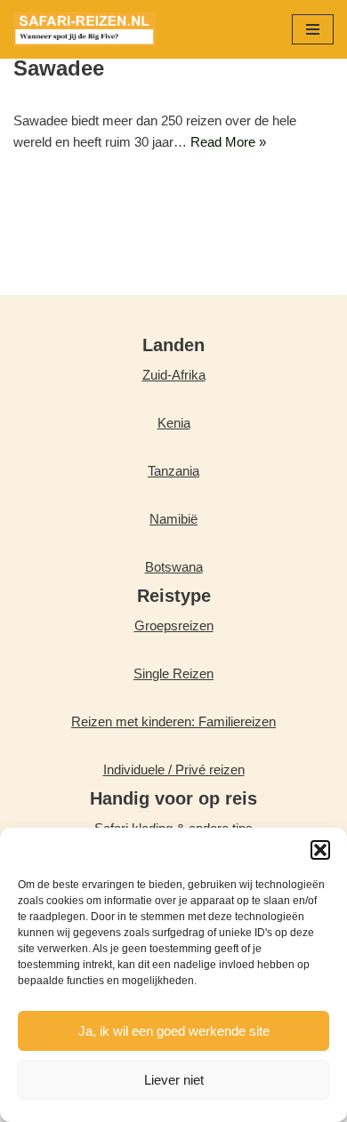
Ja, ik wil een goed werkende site (174, 1030)
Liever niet (174, 1079)
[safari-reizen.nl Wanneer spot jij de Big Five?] (84, 29)
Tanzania (173, 470)
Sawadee (58, 68)
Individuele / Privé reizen (174, 769)
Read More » (228, 141)
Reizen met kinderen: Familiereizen (173, 721)
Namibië (173, 518)
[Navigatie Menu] (313, 29)
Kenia (173, 422)
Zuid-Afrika (174, 374)
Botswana (174, 566)
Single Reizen (173, 673)
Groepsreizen (174, 625)
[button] (320, 850)
